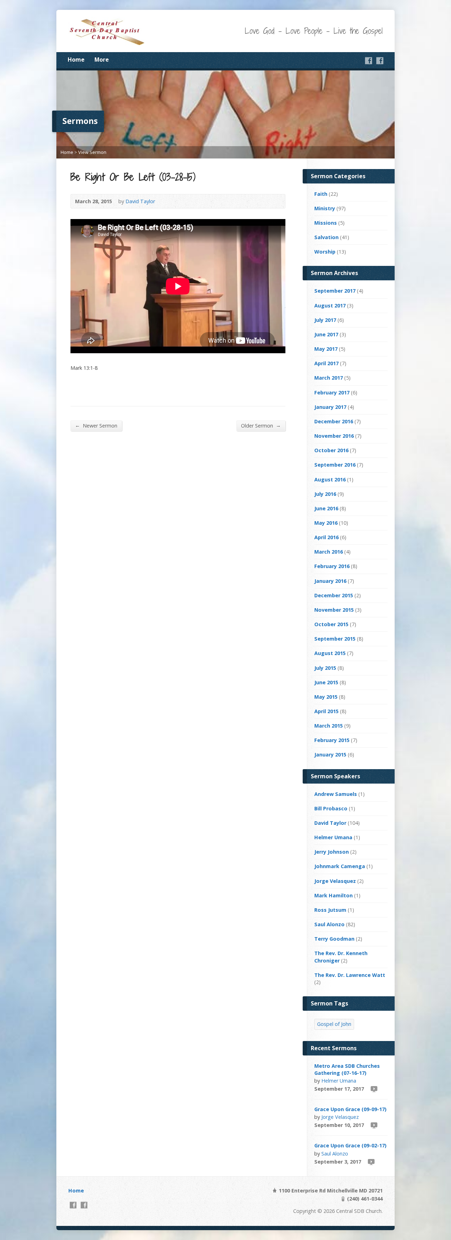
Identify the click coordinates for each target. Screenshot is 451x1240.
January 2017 (330, 407)
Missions (325, 222)
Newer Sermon (96, 425)
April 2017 (326, 363)
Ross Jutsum (330, 909)
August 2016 (330, 479)
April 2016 (326, 537)
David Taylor (140, 201)
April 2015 (326, 711)
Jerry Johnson (331, 851)
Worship (324, 251)
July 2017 (325, 320)
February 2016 (332, 566)
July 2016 (325, 494)
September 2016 (335, 464)
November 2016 (334, 435)
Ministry (324, 208)
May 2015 (326, 696)
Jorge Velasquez (335, 881)
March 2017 (328, 377)
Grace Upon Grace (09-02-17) (350, 1145)
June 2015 (326, 682)
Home (76, 59)
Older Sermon (261, 425)
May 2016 (326, 522)
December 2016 (333, 421)
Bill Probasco (330, 808)
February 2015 (332, 740)
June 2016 (326, 508)
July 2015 (325, 668)
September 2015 (335, 638)
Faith (320, 194)
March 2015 (328, 725)
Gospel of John (334, 1024)
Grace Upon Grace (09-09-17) (350, 1109)
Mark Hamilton (333, 895)
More (101, 59)
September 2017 (335, 290)
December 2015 (333, 595)
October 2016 (331, 450)
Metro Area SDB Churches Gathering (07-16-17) (347, 1069)
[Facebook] (368, 60)
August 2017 (330, 305)
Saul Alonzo (329, 924)
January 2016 (330, 581)
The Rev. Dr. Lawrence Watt (349, 975)
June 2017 (326, 334)
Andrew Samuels (335, 794)
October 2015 (331, 624)
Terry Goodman (334, 938)
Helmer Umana (333, 837)
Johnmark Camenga (339, 866)
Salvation (326, 237)
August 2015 (330, 653)
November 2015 (334, 609)
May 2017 (326, 348)
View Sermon (92, 152)
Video (374, 1089)
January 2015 (330, 754)
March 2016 (328, 551)
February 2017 (332, 392)
